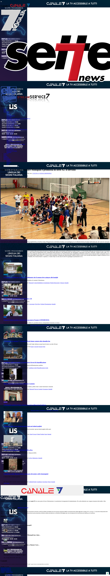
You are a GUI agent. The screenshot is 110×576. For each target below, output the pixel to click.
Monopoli (31, 282)
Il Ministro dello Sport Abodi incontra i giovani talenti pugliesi (23, 426)
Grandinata (39, 481)
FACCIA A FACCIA (12, 122)
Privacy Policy (9, 572)
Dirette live (6, 157)
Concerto (36, 346)
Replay (8, 145)
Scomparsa (45, 389)
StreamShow (10, 574)
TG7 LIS (9, 114)
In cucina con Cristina (12, 151)
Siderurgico (35, 458)
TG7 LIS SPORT (11, 128)
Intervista (47, 325)
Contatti (5, 156)
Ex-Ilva (30, 458)
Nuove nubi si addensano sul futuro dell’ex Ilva (18, 450)
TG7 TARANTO (11, 115)
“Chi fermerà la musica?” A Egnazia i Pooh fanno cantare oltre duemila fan (27, 341)
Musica (5, 338)
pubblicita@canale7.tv (6, 570)
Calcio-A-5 (35, 173)
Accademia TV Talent (12, 147)
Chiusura (62, 282)
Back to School (10, 149)
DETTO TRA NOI (11, 121)
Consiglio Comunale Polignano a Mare (16, 144)
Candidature (42, 410)
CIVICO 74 (9, 134)
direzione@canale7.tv (23, 507)
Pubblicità (9, 152)
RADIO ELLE (10, 132)
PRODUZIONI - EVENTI (13, 125)
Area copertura (7, 159)
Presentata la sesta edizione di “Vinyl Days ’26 (18, 298)
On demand (6, 111)
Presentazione (48, 304)
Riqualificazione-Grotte (42, 368)
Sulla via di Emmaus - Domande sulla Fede (17, 129)
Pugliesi (42, 434)
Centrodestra (48, 410)
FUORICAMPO (11, 124)
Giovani (35, 434)
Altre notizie (6, 483)
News (5, 155)
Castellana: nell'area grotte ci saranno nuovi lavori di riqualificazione (25, 362)
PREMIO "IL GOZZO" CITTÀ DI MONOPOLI (18, 118)
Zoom (8, 142)
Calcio (35, 325)
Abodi (31, 434)
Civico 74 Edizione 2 (12, 138)
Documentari (10, 148)
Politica (5, 402)
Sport (5, 317)
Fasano (32, 325)
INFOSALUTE (10, 130)
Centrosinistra (55, 410)
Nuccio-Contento (38, 389)
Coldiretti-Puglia (32, 481)
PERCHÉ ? (9, 117)
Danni (49, 481)
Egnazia (40, 346)
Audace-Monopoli (45, 173)
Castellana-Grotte (33, 368)
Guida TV (6, 153)
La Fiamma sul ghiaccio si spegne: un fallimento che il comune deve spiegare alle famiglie (31, 277)
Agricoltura (45, 481)
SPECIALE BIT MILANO (13, 136)
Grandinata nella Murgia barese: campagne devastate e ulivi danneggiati (26, 474)
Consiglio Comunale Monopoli (14, 137)
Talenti (38, 434)
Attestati (49, 434)
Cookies (2, 572)
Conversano (32, 304)
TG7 (5, 110)
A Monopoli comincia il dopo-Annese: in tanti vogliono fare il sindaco (25, 405)
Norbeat (42, 304)
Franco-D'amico (41, 325)
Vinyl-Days (37, 304)
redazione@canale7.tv (6, 569)
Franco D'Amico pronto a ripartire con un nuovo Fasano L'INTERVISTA (26, 320)
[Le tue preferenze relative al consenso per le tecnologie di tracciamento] (107, 573)
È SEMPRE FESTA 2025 (13, 120)
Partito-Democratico (55, 282)
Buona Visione (10, 133)
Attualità (6, 274)
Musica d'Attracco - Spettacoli (14, 141)
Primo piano (9, 140)
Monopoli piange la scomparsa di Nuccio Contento (19, 384)
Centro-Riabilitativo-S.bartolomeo (42, 282)
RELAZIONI (10, 126)
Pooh (44, 346)
